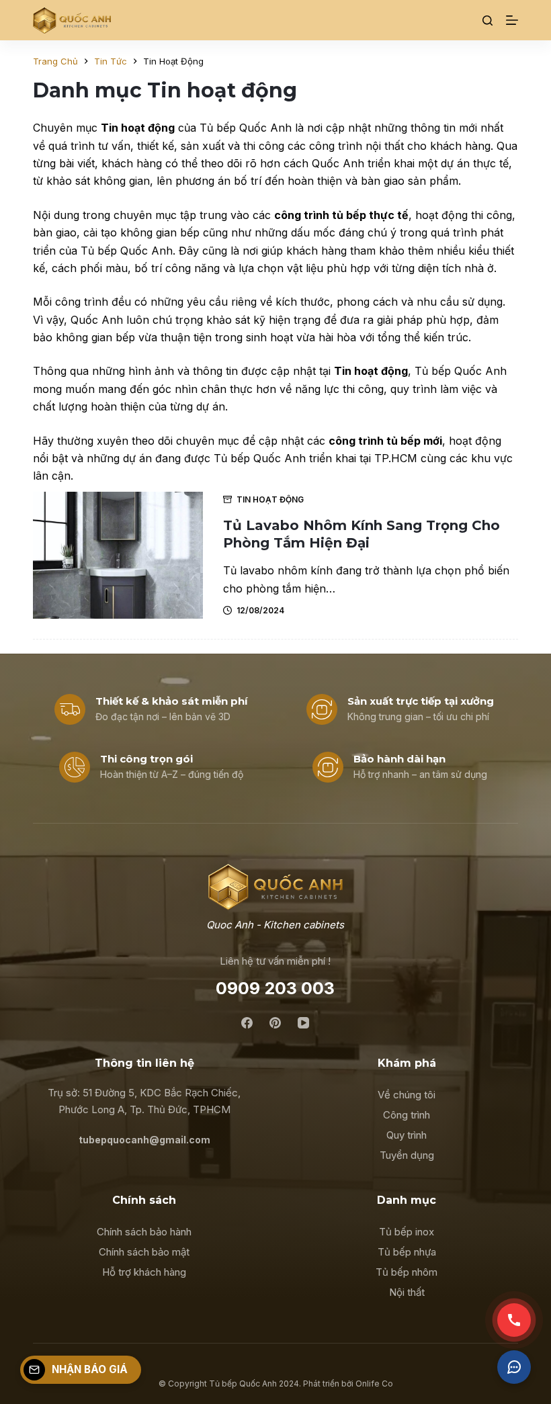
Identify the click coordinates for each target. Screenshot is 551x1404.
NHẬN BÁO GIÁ (90, 1369)
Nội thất (407, 1292)
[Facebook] (247, 1022)
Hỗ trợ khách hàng (144, 1272)
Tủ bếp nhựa (407, 1251)
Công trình (406, 1114)
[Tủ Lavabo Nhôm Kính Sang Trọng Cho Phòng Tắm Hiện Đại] (118, 555)
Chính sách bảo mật (144, 1251)
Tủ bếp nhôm (406, 1272)
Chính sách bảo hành (144, 1231)
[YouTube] (303, 1022)
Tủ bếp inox (406, 1231)
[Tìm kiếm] (487, 20)
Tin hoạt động (270, 499)
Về (385, 1094)
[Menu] (512, 20)
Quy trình (406, 1135)
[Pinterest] (275, 1022)
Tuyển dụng (407, 1155)
